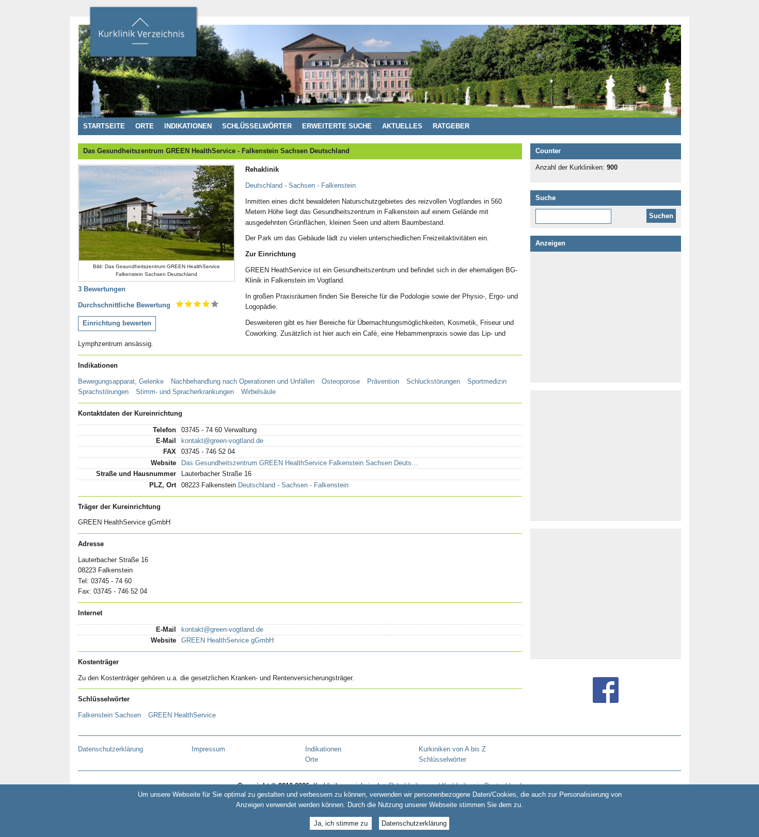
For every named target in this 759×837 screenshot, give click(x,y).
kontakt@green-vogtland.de (222, 441)
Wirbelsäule (258, 392)
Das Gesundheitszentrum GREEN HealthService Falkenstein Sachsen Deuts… (299, 463)
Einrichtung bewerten (117, 323)
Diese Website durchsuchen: (575, 212)
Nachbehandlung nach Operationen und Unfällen (242, 381)
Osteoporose (341, 381)
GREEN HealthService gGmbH (227, 640)
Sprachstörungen (103, 392)
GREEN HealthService (182, 715)
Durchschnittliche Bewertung (124, 305)
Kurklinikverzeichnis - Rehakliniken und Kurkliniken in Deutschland (143, 35)
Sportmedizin (487, 381)
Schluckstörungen (433, 381)
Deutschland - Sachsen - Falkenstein (300, 185)
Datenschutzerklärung (414, 823)
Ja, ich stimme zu (341, 823)
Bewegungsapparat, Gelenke (121, 381)
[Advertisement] (607, 316)
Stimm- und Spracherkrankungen (185, 392)
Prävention (383, 381)
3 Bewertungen (101, 289)
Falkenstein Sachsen (109, 715)
